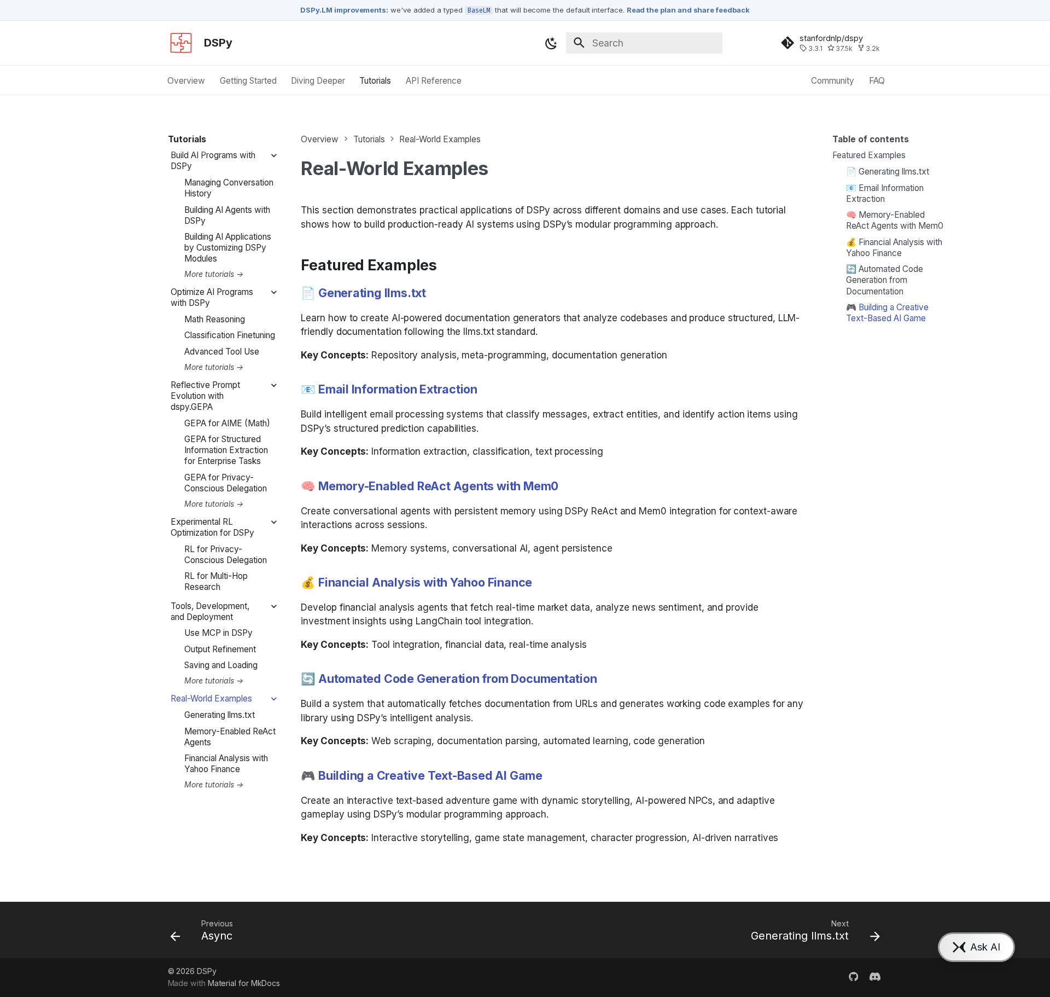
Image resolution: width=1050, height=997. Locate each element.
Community (832, 81)
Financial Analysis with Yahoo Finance (425, 582)
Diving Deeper (318, 81)
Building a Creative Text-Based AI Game (430, 775)
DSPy (207, 971)
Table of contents (870, 139)
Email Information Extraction (397, 389)
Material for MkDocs (244, 983)
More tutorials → (213, 274)
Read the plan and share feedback (688, 9)
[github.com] (853, 977)
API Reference (434, 81)
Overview (187, 81)
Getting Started (248, 81)
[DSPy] (181, 43)
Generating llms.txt (372, 293)
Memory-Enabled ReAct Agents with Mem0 (438, 486)
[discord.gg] (875, 977)
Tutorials (376, 81)
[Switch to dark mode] (551, 43)
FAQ (877, 81)
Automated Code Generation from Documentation (457, 678)
